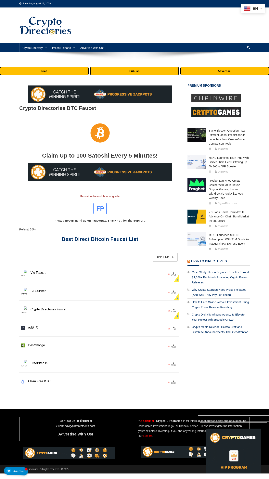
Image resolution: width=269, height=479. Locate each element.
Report (147, 435)
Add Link (163, 257)
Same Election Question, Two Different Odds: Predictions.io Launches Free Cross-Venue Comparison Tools (227, 137)
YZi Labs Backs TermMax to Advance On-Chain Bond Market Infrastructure (229, 216)
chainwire (223, 149)
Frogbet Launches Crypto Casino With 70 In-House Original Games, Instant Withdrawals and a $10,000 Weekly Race (226, 189)
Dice (44, 70)
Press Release (61, 47)
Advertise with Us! (75, 434)
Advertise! (225, 70)
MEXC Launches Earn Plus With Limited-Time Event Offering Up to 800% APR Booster (229, 162)
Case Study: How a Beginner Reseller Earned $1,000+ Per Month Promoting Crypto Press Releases (220, 277)
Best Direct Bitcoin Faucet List (100, 239)
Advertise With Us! (92, 47)
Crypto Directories (227, 203)
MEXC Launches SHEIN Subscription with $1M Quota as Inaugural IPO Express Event (229, 239)
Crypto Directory (32, 47)
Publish (134, 70)
